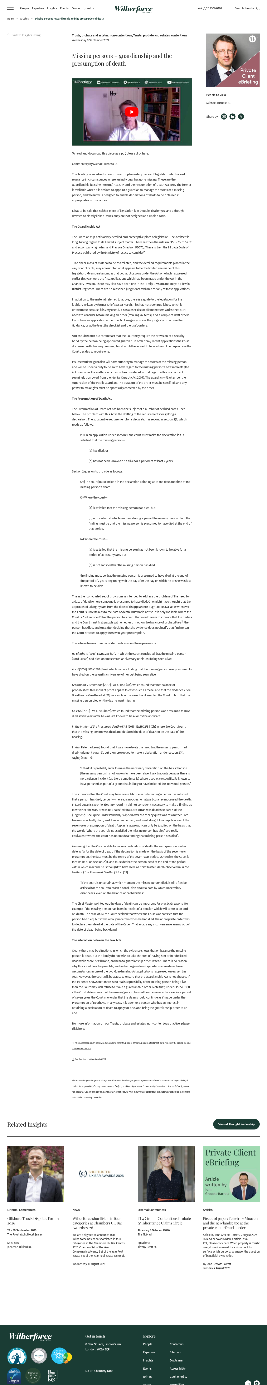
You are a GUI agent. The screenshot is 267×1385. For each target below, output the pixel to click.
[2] (73, 1059)
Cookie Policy (178, 1376)
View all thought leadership (236, 1124)
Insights (52, 8)
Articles (24, 18)
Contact (77, 8)
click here (142, 153)
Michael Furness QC (105, 163)
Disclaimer (176, 1360)
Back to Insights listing (25, 35)
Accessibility (177, 1368)
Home (10, 18)
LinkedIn (232, 116)
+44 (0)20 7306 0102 (210, 8)
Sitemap (175, 1352)
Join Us (89, 8)
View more (35, 1199)
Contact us (176, 1344)
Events (64, 8)
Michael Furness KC (218, 103)
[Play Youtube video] (132, 112)
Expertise (38, 8)
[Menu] (10, 8)
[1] (73, 1043)
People (24, 8)
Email (224, 116)
